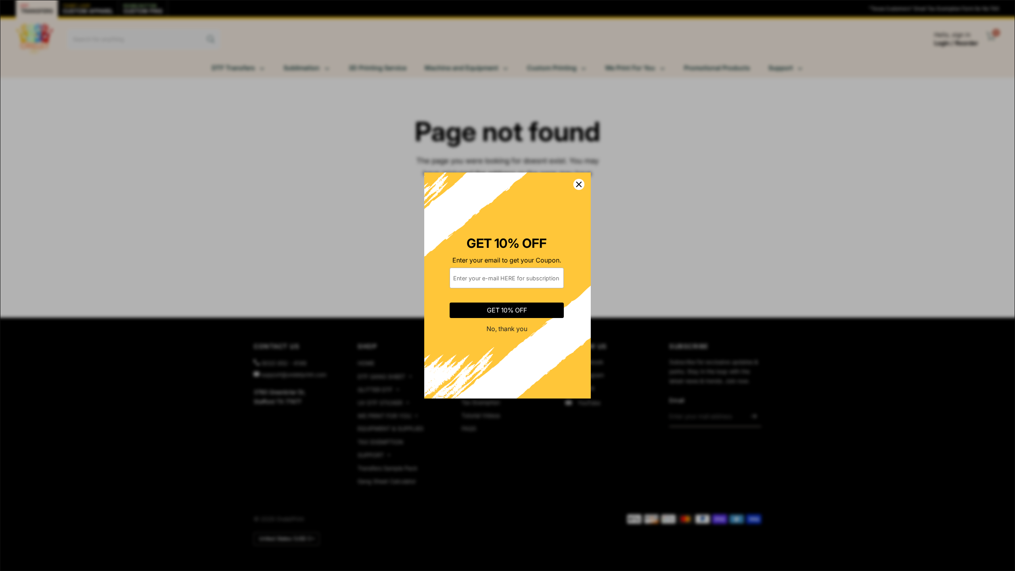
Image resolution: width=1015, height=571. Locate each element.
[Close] (578, 184)
